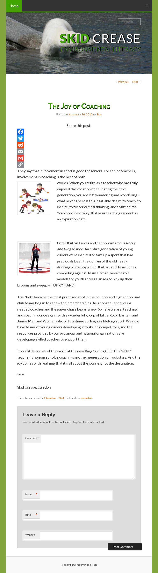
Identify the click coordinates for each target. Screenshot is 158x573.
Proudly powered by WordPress (79, 564)
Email (31, 514)
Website (30, 535)
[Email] (79, 151)
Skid (99, 114)
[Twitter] (79, 138)
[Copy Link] (79, 164)
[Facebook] (79, 132)
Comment (32, 438)
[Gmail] (79, 158)
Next (136, 81)
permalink (86, 397)
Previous (122, 81)
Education (50, 397)
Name (31, 494)
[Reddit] (79, 145)
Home (14, 5)
